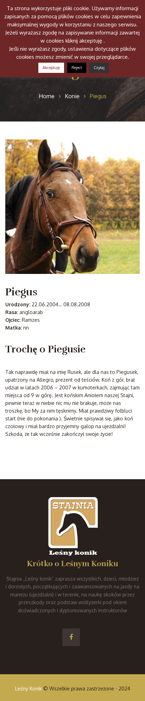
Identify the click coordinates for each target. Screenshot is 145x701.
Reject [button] (76, 67)
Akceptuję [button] (51, 67)
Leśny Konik (28, 688)
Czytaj (99, 67)
